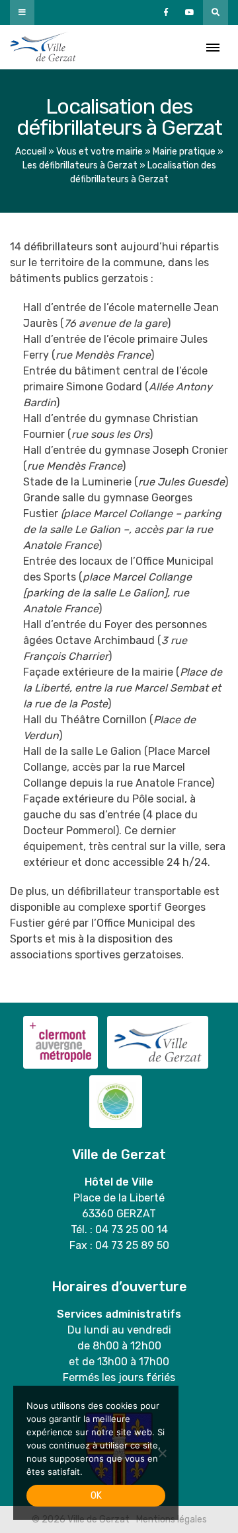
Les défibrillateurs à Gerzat (80, 165)
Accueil (30, 151)
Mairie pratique (184, 151)
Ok (96, 1495)
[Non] (162, 1453)
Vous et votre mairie (99, 151)
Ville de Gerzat (43, 47)
